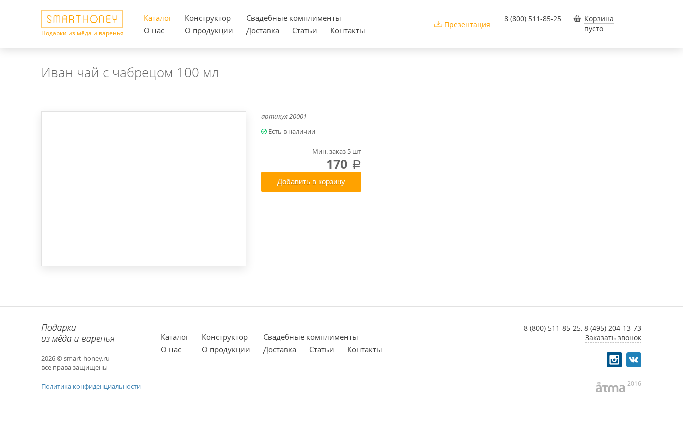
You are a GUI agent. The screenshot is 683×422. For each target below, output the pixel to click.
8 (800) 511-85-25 (533, 18)
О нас (154, 30)
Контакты (348, 30)
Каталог (158, 18)
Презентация (467, 24)
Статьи (305, 30)
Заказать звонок (614, 337)
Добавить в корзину (312, 181)
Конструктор (208, 18)
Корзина (599, 18)
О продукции (209, 30)
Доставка (263, 30)
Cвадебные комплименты (294, 18)
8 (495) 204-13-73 (613, 328)
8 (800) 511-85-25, (553, 328)
